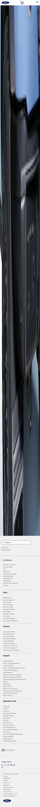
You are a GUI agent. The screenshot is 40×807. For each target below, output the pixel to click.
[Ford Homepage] (7, 802)
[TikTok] (2, 767)
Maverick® (6, 550)
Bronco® (5, 548)
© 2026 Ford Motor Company (10, 774)
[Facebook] (2, 765)
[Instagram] (11, 765)
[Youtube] (8, 765)
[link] (5, 776)
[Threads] (14, 765)
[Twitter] (5, 765)
